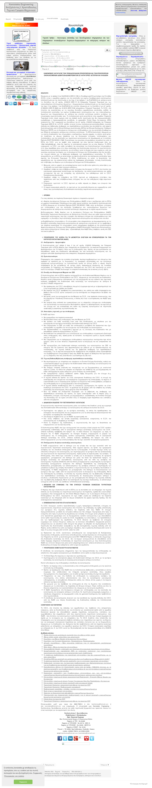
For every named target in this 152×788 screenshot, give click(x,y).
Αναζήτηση (64, 19)
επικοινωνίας (120, 12)
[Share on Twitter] (73, 30)
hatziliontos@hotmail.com (100, 704)
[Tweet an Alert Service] (36, 103)
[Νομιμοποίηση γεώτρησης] (131, 29)
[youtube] (31, 103)
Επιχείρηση (18, 19)
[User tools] (108, 50)
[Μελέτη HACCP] (130, 75)
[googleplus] (19, 103)
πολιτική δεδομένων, (139, 10)
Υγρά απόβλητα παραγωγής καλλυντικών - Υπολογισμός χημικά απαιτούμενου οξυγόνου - (21, 45)
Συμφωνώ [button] (23, 782)
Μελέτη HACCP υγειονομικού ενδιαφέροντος (130, 80)
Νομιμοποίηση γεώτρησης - (127, 36)
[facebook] (6, 103)
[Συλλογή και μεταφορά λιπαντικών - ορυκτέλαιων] (21, 66)
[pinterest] (26, 103)
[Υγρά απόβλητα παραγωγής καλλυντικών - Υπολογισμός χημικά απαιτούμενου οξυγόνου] (21, 35)
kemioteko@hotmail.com (53, 706)
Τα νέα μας (39, 19)
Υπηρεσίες (28, 19)
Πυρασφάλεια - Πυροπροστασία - (130, 57)
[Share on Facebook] (67, 30)
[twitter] (11, 103)
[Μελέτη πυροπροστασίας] (131, 53)
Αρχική (8, 19)
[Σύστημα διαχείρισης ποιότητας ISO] (21, 97)
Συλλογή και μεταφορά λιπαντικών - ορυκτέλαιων (21, 73)
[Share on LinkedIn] (79, 30)
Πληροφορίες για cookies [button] (14, 776)
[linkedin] (15, 103)
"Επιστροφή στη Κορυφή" (139, 784)
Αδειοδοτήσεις (56, 54)
